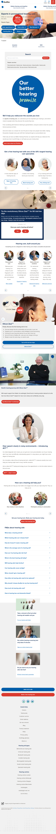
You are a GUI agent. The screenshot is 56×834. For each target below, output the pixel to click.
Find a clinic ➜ (22, 27)
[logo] (5, 2)
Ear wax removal (24, 67)
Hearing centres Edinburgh (24, 778)
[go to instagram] (28, 702)
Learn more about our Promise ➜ (13, 143)
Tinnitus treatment (24, 728)
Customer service (24, 716)
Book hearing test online (13, 67)
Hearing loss (19, 65)
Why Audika (9, 283)
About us (24, 741)
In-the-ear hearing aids (24, 752)
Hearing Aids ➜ (7, 31)
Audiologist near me (24, 790)
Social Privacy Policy (26, 808)
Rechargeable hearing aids (24, 761)
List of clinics (24, 793)
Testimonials (24, 713)
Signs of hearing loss (11, 182)
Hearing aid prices (27, 65)
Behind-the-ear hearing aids (24, 749)
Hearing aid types (24, 746)
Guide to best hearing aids (24, 764)
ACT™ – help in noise (10, 473)
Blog (24, 725)
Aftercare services (47, 283)
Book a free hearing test (28, 521)
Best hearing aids (32, 67)
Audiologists (24, 787)
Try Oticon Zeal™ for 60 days (10, 402)
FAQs (24, 732)
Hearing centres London (24, 775)
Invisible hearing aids (24, 758)
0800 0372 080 (28, 689)
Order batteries (24, 719)
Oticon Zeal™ (28, 346)
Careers (24, 710)
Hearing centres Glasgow (24, 781)
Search (45, 58)
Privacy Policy (19, 808)
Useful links (24, 707)
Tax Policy (15, 808)
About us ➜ (20, 31)
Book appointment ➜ (8, 27)
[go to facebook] (23, 702)
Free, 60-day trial (45, 183)
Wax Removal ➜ (34, 27)
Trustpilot (3, 40)
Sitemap (32, 808)
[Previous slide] (6, 188)
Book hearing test (28, 183)
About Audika (35, 65)
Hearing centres (24, 772)
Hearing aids (42, 65)
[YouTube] (32, 702)
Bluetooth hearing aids (24, 755)
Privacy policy (24, 735)
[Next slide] (50, 188)
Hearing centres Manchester (24, 784)
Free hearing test (12, 65)
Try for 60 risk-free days (28, 342)
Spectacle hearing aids (24, 767)
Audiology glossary (24, 738)
